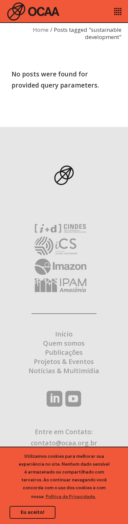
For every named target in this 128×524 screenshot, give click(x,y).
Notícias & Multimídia (64, 370)
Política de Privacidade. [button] (71, 496)
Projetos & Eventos (64, 361)
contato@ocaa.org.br (64, 442)
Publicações (64, 352)
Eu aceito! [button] (32, 512)
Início (64, 334)
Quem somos (64, 343)
